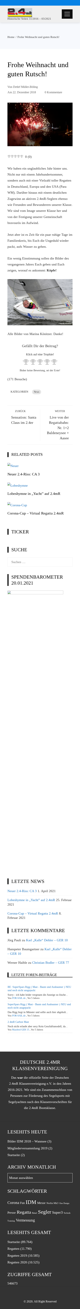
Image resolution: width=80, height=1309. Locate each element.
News (36, 392)
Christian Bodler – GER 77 (50, 962)
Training (11, 1221)
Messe (41, 1203)
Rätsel (34, 1213)
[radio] (26, 363)
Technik (67, 1213)
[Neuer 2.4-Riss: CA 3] (13, 466)
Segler (44, 1212)
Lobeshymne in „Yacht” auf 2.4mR (33, 493)
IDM (31, 1202)
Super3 (57, 1212)
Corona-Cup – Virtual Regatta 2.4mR (35, 513)
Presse (11, 1212)
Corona (13, 1202)
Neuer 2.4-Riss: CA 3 (23, 474)
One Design (64, 1203)
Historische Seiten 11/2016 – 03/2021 (29, 18)
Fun (22, 1202)
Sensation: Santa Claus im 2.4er (23, 417)
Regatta (24, 1212)
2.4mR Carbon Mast (18, 1022)
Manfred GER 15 (20, 1029)
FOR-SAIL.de (19, 998)
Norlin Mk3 (52, 1203)
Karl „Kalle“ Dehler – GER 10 (47, 940)
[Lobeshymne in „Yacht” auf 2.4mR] (17, 485)
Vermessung (25, 1220)
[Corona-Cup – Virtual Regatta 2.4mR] (17, 505)
